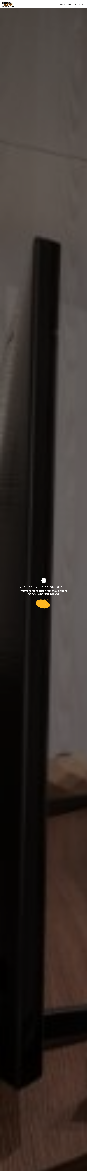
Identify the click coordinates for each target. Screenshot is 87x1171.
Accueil (62, 4)
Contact (81, 4)
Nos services (71, 4)
